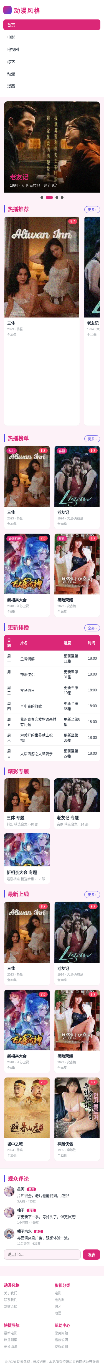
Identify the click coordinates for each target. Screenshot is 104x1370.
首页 (11, 25)
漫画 (11, 86)
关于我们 (10, 1293)
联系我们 (10, 1300)
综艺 (11, 61)
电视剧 (13, 49)
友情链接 (10, 1307)
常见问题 (61, 1333)
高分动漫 (10, 1347)
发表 (91, 1255)
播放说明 (61, 1340)
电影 (11, 37)
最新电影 (10, 1333)
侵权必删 (61, 1347)
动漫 (11, 74)
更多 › (92, 210)
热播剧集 (10, 1340)
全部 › (92, 628)
